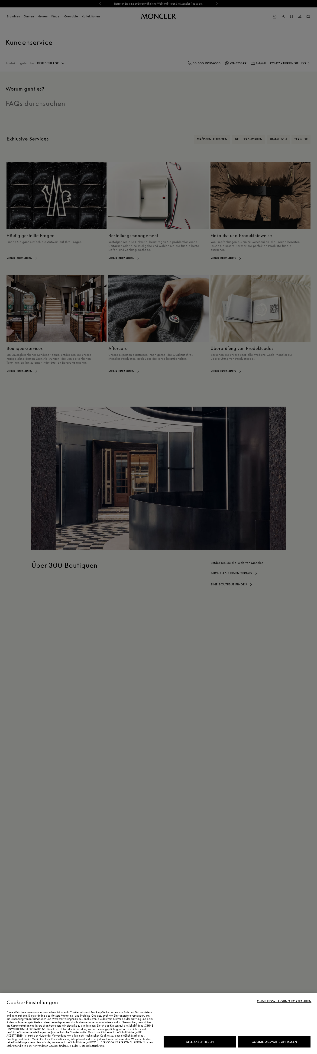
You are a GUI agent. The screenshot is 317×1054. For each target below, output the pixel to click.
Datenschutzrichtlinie (91, 1045)
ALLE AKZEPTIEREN (200, 1042)
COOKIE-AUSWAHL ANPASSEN (274, 1042)
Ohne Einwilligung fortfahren (284, 1001)
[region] (158, 1023)
